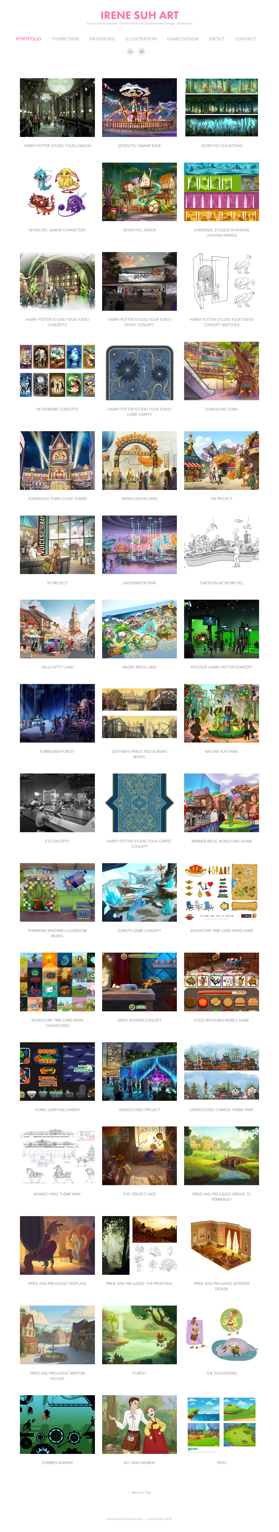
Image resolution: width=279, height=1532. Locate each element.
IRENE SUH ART (139, 15)
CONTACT (245, 38)
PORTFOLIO (28, 38)
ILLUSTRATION (141, 38)
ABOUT (217, 38)
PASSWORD (102, 38)
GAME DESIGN (182, 38)
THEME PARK (66, 38)
